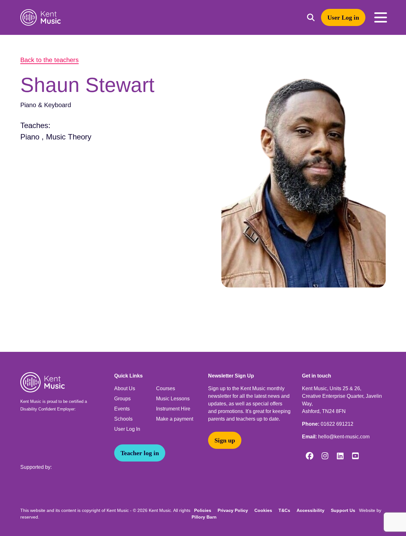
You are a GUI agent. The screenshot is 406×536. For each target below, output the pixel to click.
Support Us (343, 510)
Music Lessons (173, 398)
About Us (124, 388)
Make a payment (174, 419)
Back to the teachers (49, 59)
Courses (165, 388)
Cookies (263, 510)
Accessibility (310, 510)
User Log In (127, 429)
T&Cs (284, 510)
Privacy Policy (233, 510)
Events (122, 408)
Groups (122, 398)
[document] (203, 193)
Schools (123, 419)
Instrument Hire (173, 408)
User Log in (343, 17)
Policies (202, 510)
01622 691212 (337, 424)
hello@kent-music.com (344, 436)
